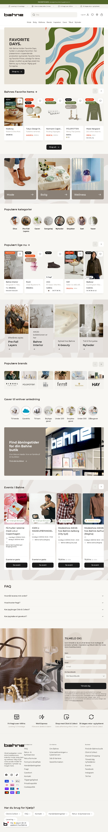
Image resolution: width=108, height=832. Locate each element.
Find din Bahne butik (94, 749)
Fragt (26, 769)
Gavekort (28, 773)
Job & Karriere (55, 758)
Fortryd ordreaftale (32, 762)
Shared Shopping (92, 756)
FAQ (26, 749)
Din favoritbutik (70, 672)
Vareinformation (56, 762)
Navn (66, 653)
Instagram (89, 773)
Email (66, 662)
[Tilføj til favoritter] (19, 100)
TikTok (88, 776)
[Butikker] (97, 15)
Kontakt (27, 776)
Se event (16, 565)
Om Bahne (54, 749)
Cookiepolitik (29, 787)
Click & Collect (91, 752)
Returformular (30, 758)
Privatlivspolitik (30, 783)
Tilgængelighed (31, 780)
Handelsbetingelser (32, 766)
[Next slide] (101, 91)
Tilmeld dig (85, 686)
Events (88, 766)
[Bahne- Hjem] (16, 14)
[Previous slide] (95, 91)
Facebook (89, 769)
